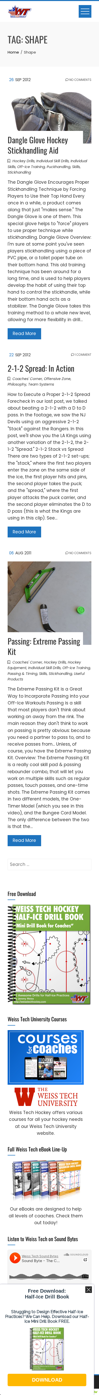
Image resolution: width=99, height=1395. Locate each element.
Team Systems (41, 384)
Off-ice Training (31, 166)
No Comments (80, 80)
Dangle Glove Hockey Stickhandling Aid (38, 145)
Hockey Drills (23, 160)
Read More (24, 333)
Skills (76, 166)
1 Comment (82, 355)
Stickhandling (19, 172)
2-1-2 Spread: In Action (41, 368)
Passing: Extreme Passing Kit (44, 646)
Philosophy (17, 384)
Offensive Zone (57, 378)
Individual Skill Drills (52, 160)
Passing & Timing (22, 673)
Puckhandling (58, 166)
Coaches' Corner (27, 378)
